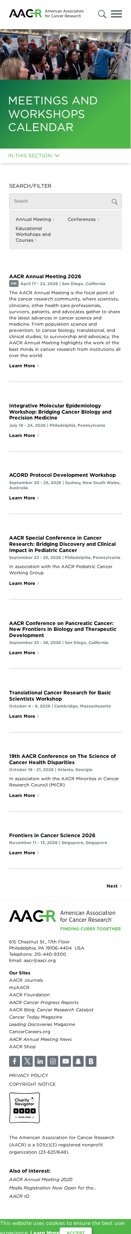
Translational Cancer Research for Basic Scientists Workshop (60, 696)
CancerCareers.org (29, 1031)
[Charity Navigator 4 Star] (24, 1107)
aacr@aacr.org (40, 960)
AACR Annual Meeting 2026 (45, 276)
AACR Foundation (29, 994)
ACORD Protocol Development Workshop (62, 475)
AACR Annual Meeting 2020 (40, 1179)
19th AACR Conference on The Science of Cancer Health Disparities (62, 759)
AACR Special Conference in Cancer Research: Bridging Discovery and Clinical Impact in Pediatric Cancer (62, 544)
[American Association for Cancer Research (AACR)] (46, 14)
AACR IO (19, 1196)
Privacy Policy (28, 1075)
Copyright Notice (32, 1084)
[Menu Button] (116, 15)
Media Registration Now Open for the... (52, 1188)
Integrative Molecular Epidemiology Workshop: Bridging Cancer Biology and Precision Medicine (60, 412)
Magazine (35, 1017)
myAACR (19, 987)
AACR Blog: (51, 1009)
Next (112, 886)
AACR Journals (26, 980)
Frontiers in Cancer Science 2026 (52, 835)
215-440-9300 (50, 954)
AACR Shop (22, 1046)
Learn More (22, 365)
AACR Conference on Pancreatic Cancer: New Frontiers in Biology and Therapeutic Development (62, 629)
